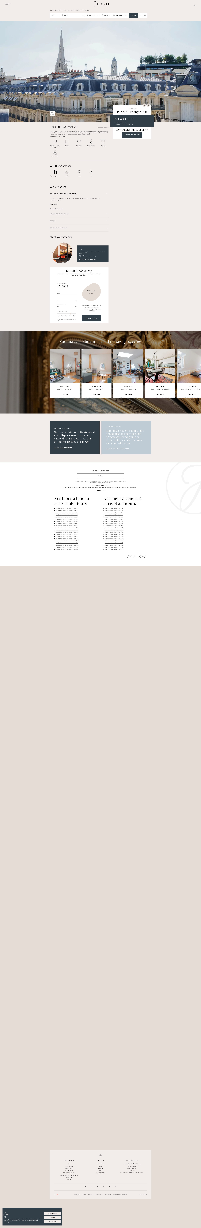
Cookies (84, 1194)
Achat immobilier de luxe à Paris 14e (114, 536)
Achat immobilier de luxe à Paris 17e (114, 543)
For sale (96, 346)
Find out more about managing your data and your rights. (100, 482)
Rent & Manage (69, 1166)
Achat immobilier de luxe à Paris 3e (114, 513)
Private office (69, 1168)
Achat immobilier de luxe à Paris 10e (114, 528)
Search (133, 15)
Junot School (100, 1172)
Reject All (52, 1217)
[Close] (60, 1210)
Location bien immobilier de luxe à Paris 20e (67, 549)
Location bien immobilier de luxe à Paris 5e (66, 517)
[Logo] (102, 4)
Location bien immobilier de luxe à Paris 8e (66, 523)
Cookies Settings (52, 1221)
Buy (69, 1165)
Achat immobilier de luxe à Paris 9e (114, 525)
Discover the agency (87, 260)
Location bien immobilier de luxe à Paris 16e (67, 541)
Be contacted (91, 318)
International (69, 1170)
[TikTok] (103, 1187)
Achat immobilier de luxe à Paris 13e (114, 534)
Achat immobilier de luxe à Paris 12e (114, 532)
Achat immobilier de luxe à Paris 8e (114, 523)
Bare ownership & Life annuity (69, 1175)
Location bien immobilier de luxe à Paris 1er (67, 508)
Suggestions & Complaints (120, 1194)
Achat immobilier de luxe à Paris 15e (114, 538)
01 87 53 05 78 (82, 255)
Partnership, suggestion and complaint (131, 1172)
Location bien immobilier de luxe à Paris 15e (67, 538)
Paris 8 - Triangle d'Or (64, 350)
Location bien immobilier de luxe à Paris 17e (67, 543)
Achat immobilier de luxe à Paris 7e (114, 521)
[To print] (148, 105)
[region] (32, 1216)
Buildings (69, 1174)
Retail (69, 1179)
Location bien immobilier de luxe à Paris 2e (66, 510)
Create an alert (131, 1168)
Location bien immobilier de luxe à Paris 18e (67, 545)
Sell (69, 1163)
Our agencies (100, 1165)
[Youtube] (115, 1187)
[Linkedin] (91, 1187)
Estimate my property (63, 447)
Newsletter (132, 1170)
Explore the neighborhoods (117, 449)
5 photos (52, 114)
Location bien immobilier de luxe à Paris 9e (66, 525)
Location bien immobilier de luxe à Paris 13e (67, 534)
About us (100, 1163)
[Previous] (52, 366)
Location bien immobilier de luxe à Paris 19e (67, 547)
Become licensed (100, 1174)
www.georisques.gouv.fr (55, 200)
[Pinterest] (76, 352)
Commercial (69, 1177)
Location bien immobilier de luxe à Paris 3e (66, 513)
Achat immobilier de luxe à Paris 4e (114, 515)
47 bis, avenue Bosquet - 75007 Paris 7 (87, 257)
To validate (100, 490)
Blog (100, 1166)
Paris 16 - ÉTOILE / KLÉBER (160, 350)
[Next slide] (103, 404)
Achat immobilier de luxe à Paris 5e (114, 517)
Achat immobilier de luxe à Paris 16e (114, 541)
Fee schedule (119, 122)
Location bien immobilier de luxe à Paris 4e (66, 515)
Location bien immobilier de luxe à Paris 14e (67, 536)
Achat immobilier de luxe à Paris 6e (114, 519)
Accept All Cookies (52, 1213)
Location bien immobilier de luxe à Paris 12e (67, 532)
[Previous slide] (98, 404)
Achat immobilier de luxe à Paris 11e (114, 530)
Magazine (100, 1168)
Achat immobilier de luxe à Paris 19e (114, 547)
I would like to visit (132, 135)
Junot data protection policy (103, 485)
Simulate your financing (124, 124)
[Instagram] (85, 1187)
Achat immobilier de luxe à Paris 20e (114, 549)
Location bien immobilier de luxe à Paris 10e (67, 528)
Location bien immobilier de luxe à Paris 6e (66, 519)
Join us (100, 1170)
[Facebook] (97, 1187)
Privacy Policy (99, 1194)
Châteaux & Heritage (69, 1172)
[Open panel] (107, 194)
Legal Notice (91, 1194)
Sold (105, 346)
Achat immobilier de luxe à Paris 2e (114, 510)
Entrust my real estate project (132, 1165)
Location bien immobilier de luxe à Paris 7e (66, 521)
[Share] (144, 105)
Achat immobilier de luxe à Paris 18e (114, 545)
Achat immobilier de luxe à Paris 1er (114, 508)
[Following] (76, 366)
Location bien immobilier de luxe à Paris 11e (67, 530)
